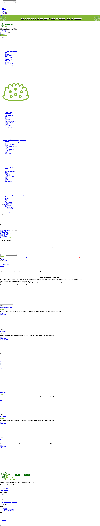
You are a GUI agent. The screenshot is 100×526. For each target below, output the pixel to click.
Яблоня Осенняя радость (4, 237)
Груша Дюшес (3, 331)
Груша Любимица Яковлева (6, 307)
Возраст (4, 246)
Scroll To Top (2, 523)
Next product (2, 235)
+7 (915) (3, 31)
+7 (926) (3, 30)
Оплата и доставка (5, 264)
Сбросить (53, 253)
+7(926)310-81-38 (3, 15)
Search (15, 28)
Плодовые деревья (6, 230)
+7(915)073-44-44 (10, 15)
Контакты (4, 520)
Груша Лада (3, 392)
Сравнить (2, 259)
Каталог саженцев (5, 514)
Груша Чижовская (4, 416)
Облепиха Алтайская (4, 233)
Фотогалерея (4, 518)
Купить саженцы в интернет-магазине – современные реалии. (13, 496)
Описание (4, 262)
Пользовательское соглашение (8, 510)
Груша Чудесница (4, 368)
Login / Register (5, 13)
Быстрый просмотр (3, 314)
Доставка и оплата (12, 286)
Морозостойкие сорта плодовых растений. (9, 502)
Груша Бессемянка (4, 439)
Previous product (3, 231)
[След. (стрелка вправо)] (1, 525)
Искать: (1, 0)
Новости (4, 515)
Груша (11, 230)
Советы (3, 516)
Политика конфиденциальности (8, 509)
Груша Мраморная (4, 355)
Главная (1, 230)
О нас (3, 519)
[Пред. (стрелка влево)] (0, 525)
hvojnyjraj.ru (56, 257)
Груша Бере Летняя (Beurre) (6, 464)
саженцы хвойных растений (25, 257)
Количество (4, 254)
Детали (3, 263)
